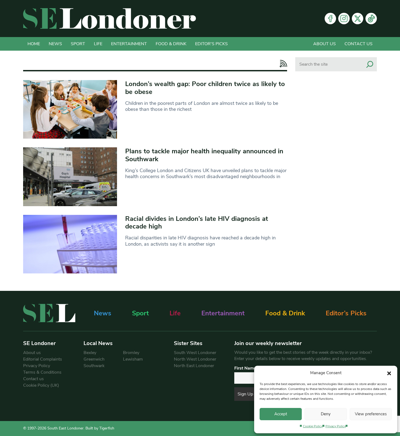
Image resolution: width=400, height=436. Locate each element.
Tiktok (371, 18)
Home (33, 44)
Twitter (357, 18)
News (55, 44)
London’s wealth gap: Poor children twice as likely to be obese (205, 88)
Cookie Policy (313, 426)
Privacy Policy (335, 426)
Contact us (358, 44)
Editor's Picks (211, 44)
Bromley (131, 353)
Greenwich (94, 359)
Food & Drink (171, 44)
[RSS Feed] (282, 63)
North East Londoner (194, 366)
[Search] (370, 64)
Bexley (90, 353)
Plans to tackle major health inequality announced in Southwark (204, 155)
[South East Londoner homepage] (109, 18)
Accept (280, 414)
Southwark (94, 366)
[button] (389, 373)
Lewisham (133, 359)
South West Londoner (195, 353)
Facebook (330, 18)
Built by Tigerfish (99, 428)
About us (324, 44)
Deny (326, 414)
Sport (78, 44)
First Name (245, 368)
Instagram (344, 18)
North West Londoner (195, 359)
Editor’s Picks (346, 313)
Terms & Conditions (42, 372)
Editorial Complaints (42, 359)
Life (98, 44)
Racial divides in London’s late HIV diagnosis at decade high (196, 222)
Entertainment (129, 44)
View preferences (371, 414)
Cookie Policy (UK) (41, 385)
